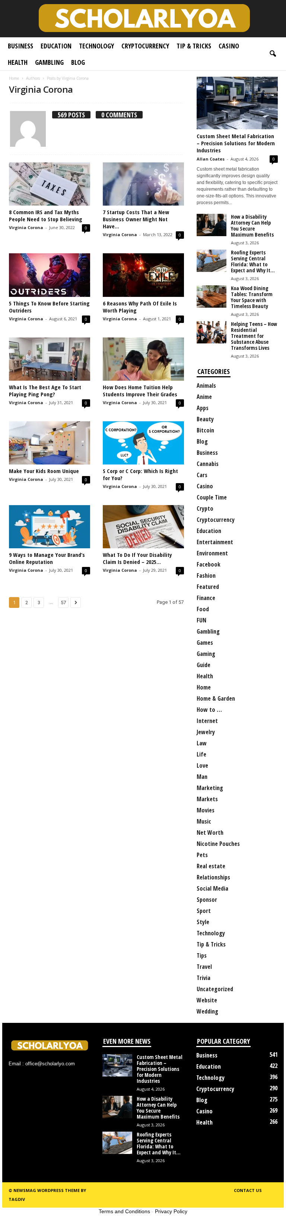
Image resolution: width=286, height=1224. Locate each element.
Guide (203, 665)
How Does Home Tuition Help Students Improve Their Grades (140, 390)
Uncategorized (215, 989)
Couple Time (212, 497)
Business (20, 45)
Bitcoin (205, 430)
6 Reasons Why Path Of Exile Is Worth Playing (140, 306)
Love (202, 765)
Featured (208, 587)
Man (202, 777)
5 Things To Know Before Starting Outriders (49, 306)
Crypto (205, 508)
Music (204, 821)
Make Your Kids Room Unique (44, 471)
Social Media (212, 888)
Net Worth (210, 832)
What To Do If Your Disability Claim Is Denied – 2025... (137, 558)
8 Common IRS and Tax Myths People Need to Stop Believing (45, 215)
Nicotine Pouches (218, 844)
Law (202, 743)
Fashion (206, 575)
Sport (204, 911)
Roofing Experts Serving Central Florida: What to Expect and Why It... (253, 261)
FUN (201, 620)
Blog (78, 62)
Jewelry (206, 732)
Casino (229, 45)
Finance (206, 598)
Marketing (210, 788)
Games (205, 642)
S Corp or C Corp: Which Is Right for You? (140, 474)
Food (203, 609)
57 (63, 602)
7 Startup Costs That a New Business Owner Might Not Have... (136, 219)
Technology (96, 45)
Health (18, 62)
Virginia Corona (26, 227)
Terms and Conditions (124, 1211)
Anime (204, 397)
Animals (206, 385)
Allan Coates (211, 159)
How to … (209, 709)
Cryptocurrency (145, 45)
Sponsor (207, 899)
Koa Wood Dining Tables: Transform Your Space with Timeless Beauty (252, 297)
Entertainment (215, 542)
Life (201, 754)
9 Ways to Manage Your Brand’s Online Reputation (47, 558)
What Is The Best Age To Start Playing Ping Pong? (45, 390)
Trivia (203, 978)
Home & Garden (216, 698)
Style (203, 922)
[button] (272, 54)
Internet (207, 721)
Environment (212, 553)
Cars (202, 475)
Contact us (248, 1190)
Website (207, 1000)
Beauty (205, 419)
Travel (204, 967)
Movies (205, 810)
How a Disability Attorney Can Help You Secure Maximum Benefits (252, 225)
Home (14, 78)
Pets (202, 855)
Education (56, 45)
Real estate (211, 866)
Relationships (213, 877)
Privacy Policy (171, 1211)
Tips (202, 955)
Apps (203, 408)
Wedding (207, 1011)
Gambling (49, 62)
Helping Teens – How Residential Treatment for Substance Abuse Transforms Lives (254, 335)
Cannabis (208, 464)
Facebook (208, 564)
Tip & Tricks (194, 45)
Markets (207, 799)
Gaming (206, 654)
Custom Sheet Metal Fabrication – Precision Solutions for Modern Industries (236, 143)
